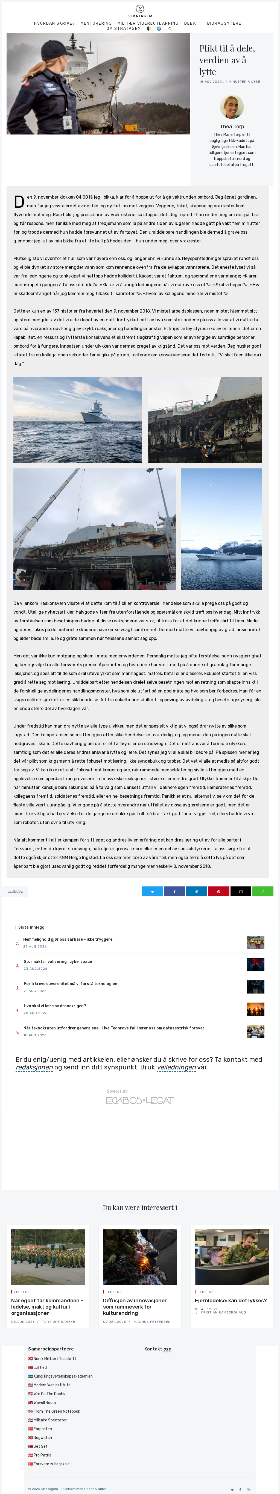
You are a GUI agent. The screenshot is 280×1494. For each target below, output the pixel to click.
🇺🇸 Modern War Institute (49, 1385)
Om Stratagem (124, 29)
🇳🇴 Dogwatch (40, 1437)
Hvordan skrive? (54, 23)
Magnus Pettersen (152, 1322)
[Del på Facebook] (174, 891)
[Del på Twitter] (152, 891)
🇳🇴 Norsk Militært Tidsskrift (52, 1358)
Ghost (89, 1489)
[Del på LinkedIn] (196, 891)
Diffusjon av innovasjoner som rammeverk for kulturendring (135, 1306)
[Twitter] (231, 1489)
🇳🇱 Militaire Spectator (47, 1420)
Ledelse (15, 891)
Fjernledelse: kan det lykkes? (231, 1300)
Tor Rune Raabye (58, 1322)
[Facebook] (239, 1489)
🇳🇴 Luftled (37, 1367)
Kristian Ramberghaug (223, 1312)
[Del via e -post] (241, 891)
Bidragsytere (224, 23)
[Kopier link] (262, 891)
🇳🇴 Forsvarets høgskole (49, 1464)
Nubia (102, 1489)
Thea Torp (232, 126)
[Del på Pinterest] (218, 891)
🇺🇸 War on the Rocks (46, 1394)
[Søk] (170, 28)
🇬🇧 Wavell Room (42, 1402)
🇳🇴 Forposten (40, 1429)
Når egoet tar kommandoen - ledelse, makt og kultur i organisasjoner (47, 1306)
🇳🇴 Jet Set (38, 1446)
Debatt (193, 23)
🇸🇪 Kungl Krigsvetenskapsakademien (60, 1376)
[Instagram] (247, 1489)
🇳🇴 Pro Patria (39, 1455)
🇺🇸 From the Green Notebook (54, 1411)
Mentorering (96, 23)
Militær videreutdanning (148, 23)
